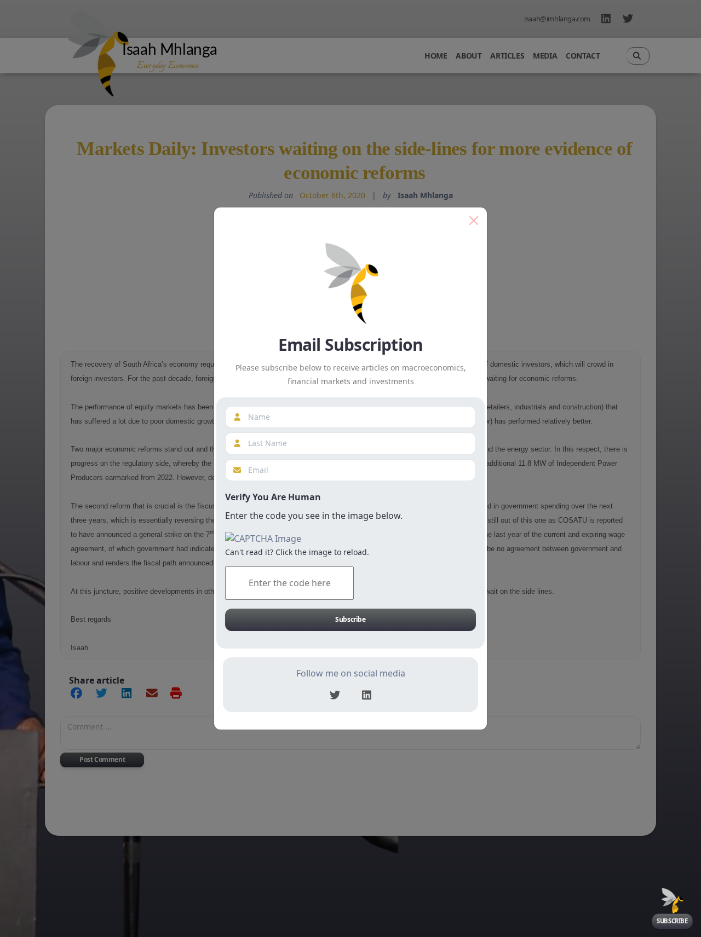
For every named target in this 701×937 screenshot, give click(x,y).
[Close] (473, 220)
